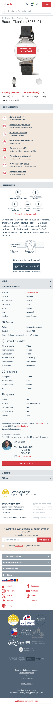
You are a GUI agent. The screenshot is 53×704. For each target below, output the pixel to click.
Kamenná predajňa (18, 148)
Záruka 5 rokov (16, 117)
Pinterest (9, 601)
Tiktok (33, 596)
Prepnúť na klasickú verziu (28, 701)
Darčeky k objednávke (19, 125)
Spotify (9, 606)
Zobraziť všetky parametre (26, 214)
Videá (4, 281)
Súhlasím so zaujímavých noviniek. (23, 546)
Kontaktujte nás (10, 569)
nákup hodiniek (22, 426)
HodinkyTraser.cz (26, 678)
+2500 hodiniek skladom (21, 140)
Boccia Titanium (17, 18)
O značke (6, 473)
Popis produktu (8, 185)
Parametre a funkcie (11, 286)
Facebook (35, 586)
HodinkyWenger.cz (26, 673)
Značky (7, 18)
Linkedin (9, 586)
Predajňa (7, 575)
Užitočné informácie (12, 562)
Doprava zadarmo (17, 172)
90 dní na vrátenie (18, 132)
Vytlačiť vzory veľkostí (28, 266)
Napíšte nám (42, 423)
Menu (48, 4)
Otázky (5, 478)
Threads (34, 601)
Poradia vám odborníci (20, 156)
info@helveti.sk (24, 456)
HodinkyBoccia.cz (26, 684)
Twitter (9, 596)
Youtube (34, 591)
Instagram (10, 591)
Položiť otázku (26, 463)
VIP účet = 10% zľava (19, 164)
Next (48, 50)
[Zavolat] (27, 4)
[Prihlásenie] (37, 4)
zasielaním (19, 546)
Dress (26, 18)
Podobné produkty (10, 107)
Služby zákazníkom (12, 556)
